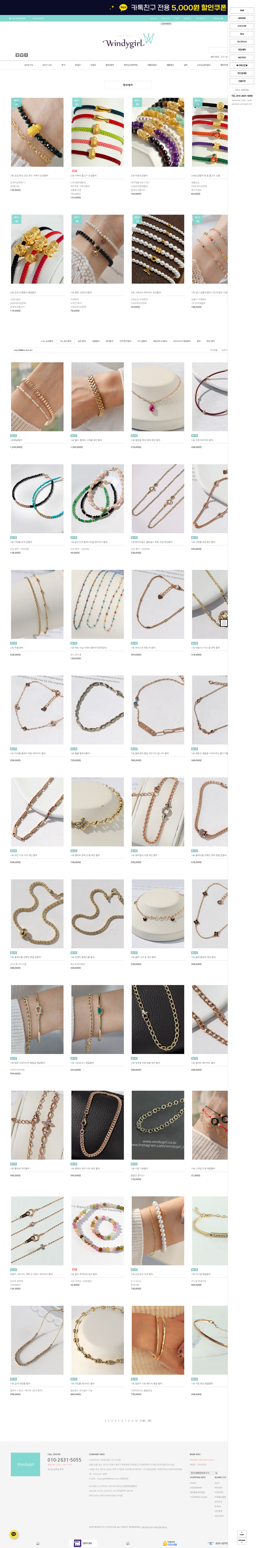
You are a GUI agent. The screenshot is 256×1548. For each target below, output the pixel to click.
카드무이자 (242, 42)
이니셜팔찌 (142, 341)
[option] (128, 7)
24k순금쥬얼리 (203, 65)
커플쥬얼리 (152, 65)
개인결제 (218, 1511)
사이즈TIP (241, 26)
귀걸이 (93, 65)
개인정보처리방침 (197, 1492)
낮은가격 (225, 350)
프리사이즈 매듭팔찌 (182, 341)
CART (177, 18)
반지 (63, 65)
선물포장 (242, 81)
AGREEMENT (196, 1488)
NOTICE (242, 57)
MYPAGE (201, 18)
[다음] (142, 1421)
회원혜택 (242, 50)
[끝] (149, 1421)
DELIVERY (219, 1516)
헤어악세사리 (225, 65)
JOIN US (165, 18)
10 (136, 1421)
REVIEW (242, 18)
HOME (193, 1483)
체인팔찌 (109, 341)
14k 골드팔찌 (65, 341)
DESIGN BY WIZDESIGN (154, 1527)
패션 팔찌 (211, 341)
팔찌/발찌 (110, 65)
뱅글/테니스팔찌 (160, 341)
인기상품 (213, 350)
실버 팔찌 (82, 341)
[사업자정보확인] (129, 1486)
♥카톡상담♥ (242, 65)
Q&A (242, 10)
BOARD (217, 18)
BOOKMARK (19, 18)
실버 (185, 65)
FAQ (242, 34)
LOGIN (153, 18)
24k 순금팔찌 (47, 341)
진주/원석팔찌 (125, 341)
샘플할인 (170, 65)
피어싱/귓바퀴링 (131, 65)
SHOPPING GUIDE (198, 1497)
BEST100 (47, 65)
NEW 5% (29, 65)
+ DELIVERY (38, 18)
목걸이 (78, 65)
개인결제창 (242, 73)
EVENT (218, 1506)
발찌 (199, 341)
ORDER (187, 18)
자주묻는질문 (220, 1497)
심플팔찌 (96, 341)
